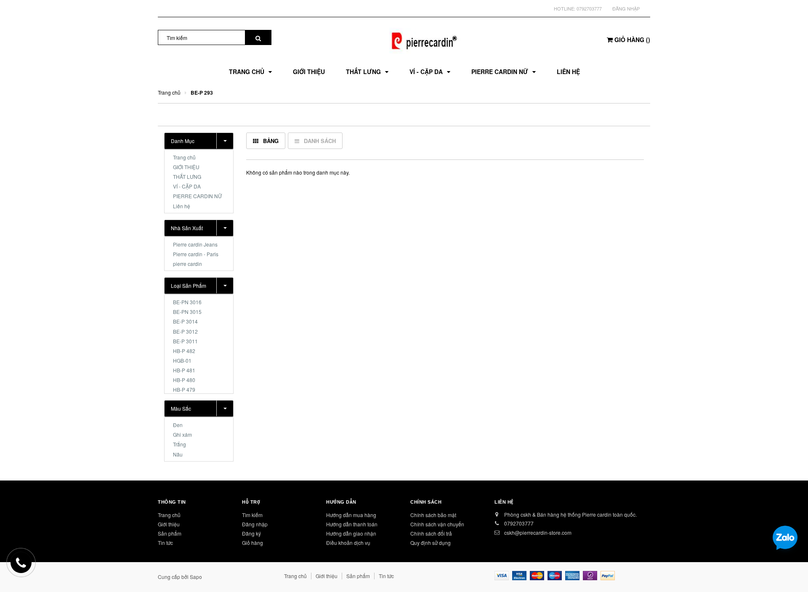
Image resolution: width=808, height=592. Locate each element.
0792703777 (589, 8)
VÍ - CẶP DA (187, 186)
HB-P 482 (184, 350)
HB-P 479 (184, 389)
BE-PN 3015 (187, 311)
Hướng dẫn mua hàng (351, 514)
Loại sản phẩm (188, 285)
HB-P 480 (184, 379)
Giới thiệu (169, 524)
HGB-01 (182, 360)
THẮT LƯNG (187, 176)
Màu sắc (181, 408)
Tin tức (165, 542)
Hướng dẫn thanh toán (351, 524)
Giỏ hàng (252, 542)
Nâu (178, 454)
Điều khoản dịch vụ (348, 542)
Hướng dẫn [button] (341, 501)
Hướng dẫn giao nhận (351, 533)
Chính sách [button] (426, 501)
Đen (178, 424)
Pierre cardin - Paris (195, 254)
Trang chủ (184, 157)
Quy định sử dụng (430, 542)
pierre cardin (187, 263)
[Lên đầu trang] (793, 575)
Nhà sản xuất (187, 227)
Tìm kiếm (252, 514)
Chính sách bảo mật (433, 514)
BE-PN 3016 (187, 301)
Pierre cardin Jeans (195, 244)
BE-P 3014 (185, 321)
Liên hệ (181, 206)
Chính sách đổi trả (431, 533)
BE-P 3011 (185, 341)
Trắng (179, 444)
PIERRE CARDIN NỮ (197, 195)
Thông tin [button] (172, 501)
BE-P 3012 (185, 331)
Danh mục (182, 140)
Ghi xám (182, 434)
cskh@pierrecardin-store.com (537, 532)
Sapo (196, 576)
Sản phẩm (169, 533)
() (632, 39)
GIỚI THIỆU (186, 166)
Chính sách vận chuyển (437, 524)
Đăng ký (251, 533)
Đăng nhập (626, 8)
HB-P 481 (184, 370)
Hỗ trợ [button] (251, 501)
